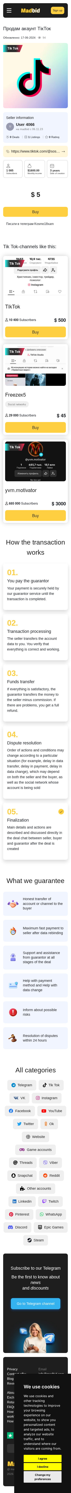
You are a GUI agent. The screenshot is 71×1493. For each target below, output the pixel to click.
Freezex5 (15, 394)
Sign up (57, 10)
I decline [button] (42, 1466)
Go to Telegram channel (35, 1304)
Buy (35, 212)
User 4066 (25, 124)
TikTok (12, 306)
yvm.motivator (21, 489)
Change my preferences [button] (43, 1477)
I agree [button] (42, 1458)
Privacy (12, 1369)
